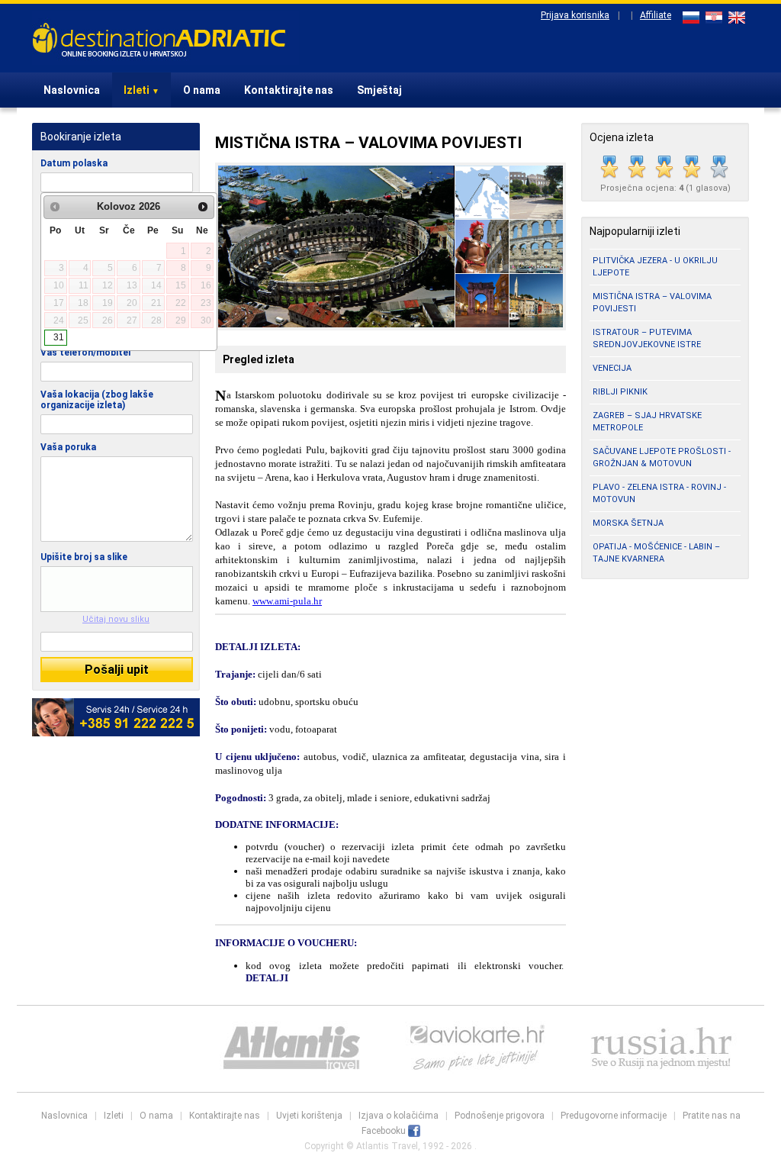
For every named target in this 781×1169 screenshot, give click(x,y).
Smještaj (379, 90)
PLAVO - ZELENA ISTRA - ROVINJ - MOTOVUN (659, 493)
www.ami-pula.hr (287, 601)
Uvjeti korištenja (309, 1115)
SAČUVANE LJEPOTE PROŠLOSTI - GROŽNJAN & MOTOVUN (662, 457)
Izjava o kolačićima (398, 1115)
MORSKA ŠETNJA (628, 523)
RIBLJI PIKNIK (620, 392)
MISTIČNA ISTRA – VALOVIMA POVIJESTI (652, 302)
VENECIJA (612, 368)
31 (58, 337)
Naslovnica (71, 90)
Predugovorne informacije (614, 1115)
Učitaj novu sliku (115, 619)
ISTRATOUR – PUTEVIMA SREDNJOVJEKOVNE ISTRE (647, 338)
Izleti (141, 90)
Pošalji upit (117, 669)
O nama (201, 90)
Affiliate (655, 15)
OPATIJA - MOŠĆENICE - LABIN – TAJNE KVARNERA (656, 553)
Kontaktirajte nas (288, 90)
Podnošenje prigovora (500, 1115)
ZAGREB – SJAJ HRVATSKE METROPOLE (647, 422)
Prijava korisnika (575, 15)
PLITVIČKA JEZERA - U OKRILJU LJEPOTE (655, 267)
